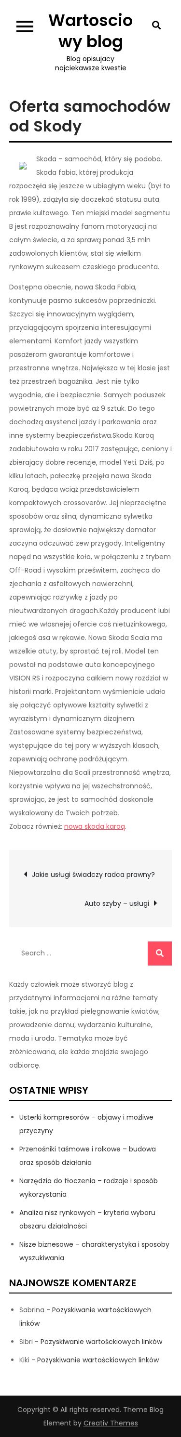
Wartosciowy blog (90, 31)
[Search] (160, 953)
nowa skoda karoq (94, 826)
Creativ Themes (111, 1423)
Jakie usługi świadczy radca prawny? (93, 874)
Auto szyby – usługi (116, 903)
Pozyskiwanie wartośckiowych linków (101, 1341)
